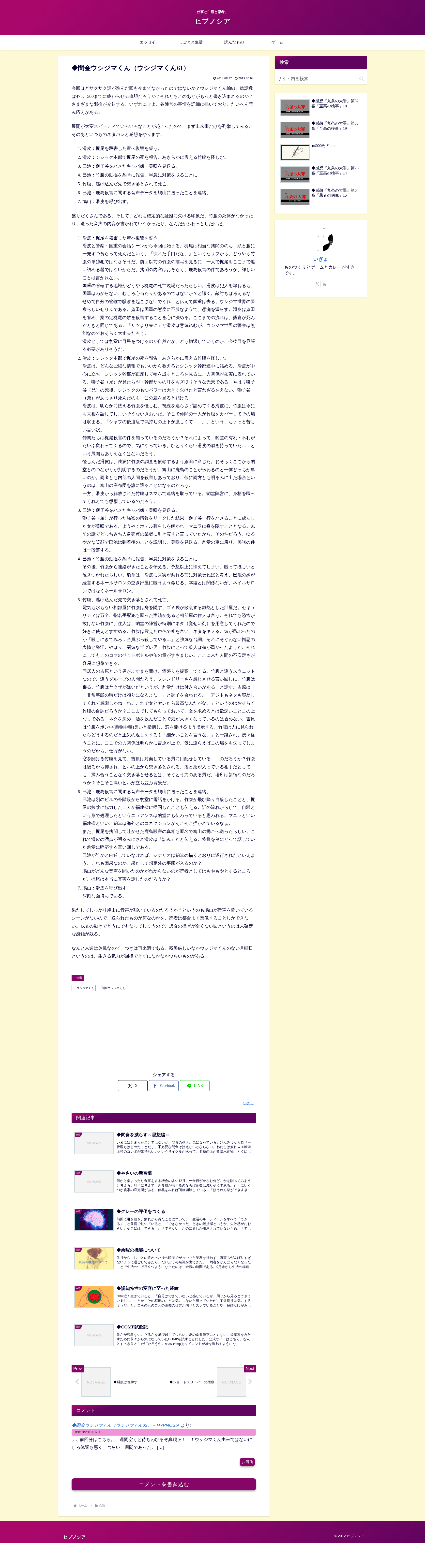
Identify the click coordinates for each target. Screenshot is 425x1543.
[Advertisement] (164, 1030)
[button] (361, 79)
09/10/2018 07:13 (89, 1432)
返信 (249, 1462)
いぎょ (320, 259)
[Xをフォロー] (317, 284)
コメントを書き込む (164, 1484)
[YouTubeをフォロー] (324, 284)
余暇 (79, 977)
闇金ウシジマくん (113, 988)
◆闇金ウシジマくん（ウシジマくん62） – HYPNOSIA (126, 1425)
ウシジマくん (85, 988)
